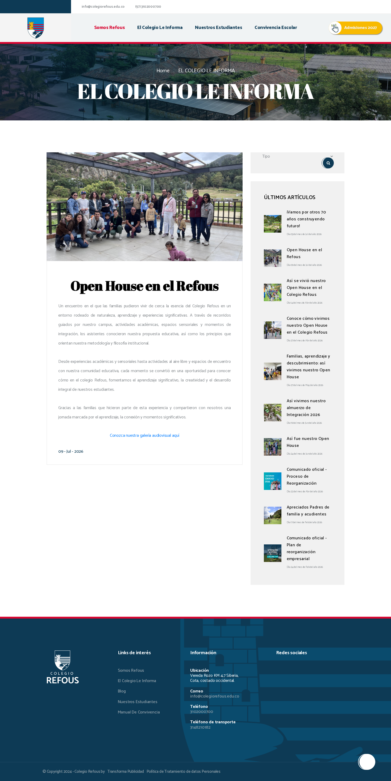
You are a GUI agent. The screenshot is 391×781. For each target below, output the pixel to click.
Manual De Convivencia (139, 712)
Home (162, 70)
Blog (122, 691)
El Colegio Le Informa (137, 681)
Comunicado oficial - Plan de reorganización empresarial (307, 548)
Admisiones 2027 (360, 27)
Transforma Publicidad (125, 771)
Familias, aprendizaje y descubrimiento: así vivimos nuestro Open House (308, 367)
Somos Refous (109, 28)
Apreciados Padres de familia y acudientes (308, 511)
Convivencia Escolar (276, 28)
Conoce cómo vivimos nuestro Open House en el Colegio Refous (308, 325)
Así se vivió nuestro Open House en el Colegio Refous (306, 287)
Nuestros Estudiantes (218, 28)
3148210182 (200, 727)
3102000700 (201, 711)
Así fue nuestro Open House (308, 442)
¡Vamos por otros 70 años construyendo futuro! (306, 219)
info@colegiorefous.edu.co (103, 7)
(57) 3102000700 (148, 7)
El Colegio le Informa (160, 28)
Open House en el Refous (304, 253)
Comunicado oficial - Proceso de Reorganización (307, 476)
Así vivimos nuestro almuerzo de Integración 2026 (306, 407)
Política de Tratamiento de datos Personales (184, 771)
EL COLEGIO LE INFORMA (206, 70)
